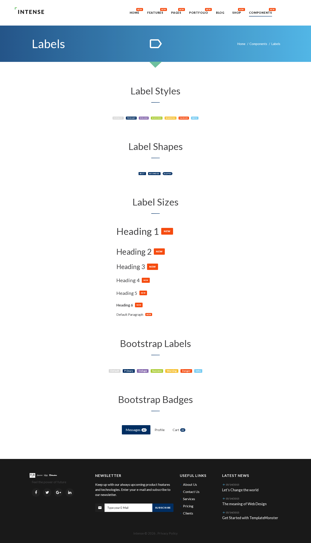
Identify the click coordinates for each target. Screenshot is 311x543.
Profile (160, 430)
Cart (178, 430)
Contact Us (191, 492)
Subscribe (163, 507)
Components (258, 44)
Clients (188, 513)
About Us (190, 484)
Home (241, 44)
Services (189, 499)
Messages (136, 430)
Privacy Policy (167, 533)
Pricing (188, 506)
